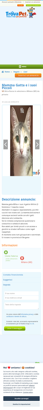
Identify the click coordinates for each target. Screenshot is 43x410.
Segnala (6, 285)
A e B (32, 324)
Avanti (37, 144)
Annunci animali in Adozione (11, 2)
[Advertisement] (21, 41)
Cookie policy (28, 392)
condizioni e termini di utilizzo (16, 316)
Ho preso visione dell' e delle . (22, 315)
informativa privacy (27, 314)
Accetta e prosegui (21, 398)
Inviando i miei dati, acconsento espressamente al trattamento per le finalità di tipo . (22, 323)
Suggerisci (7, 280)
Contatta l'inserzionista (13, 275)
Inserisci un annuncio (32, 2)
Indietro (5, 144)
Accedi (20, 5)
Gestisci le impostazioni (21, 404)
